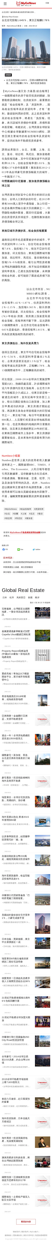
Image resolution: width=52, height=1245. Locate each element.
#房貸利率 (39, 509)
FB (6, 549)
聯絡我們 (16, 1232)
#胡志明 (8, 518)
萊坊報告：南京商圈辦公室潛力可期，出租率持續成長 (27, 572)
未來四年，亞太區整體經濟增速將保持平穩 (22, 562)
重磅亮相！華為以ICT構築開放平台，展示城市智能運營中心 (16, 676)
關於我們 (24, 1232)
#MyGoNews (11, 509)
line (21, 549)
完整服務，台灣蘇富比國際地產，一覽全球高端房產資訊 (16, 611)
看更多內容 (26, 1222)
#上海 (23, 514)
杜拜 (12, 597)
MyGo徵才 (34, 1232)
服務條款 (8, 1235)
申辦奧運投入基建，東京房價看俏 (18, 567)
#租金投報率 (25, 509)
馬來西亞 (21, 597)
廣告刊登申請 (28, 1235)
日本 (5, 597)
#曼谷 (40, 514)
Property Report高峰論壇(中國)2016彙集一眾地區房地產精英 (16, 654)
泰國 (30, 597)
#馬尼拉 (18, 518)
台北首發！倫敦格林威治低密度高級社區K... (19, 12)
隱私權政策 (17, 1235)
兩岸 (37, 597)
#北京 (32, 514)
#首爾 (15, 514)
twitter (38, 549)
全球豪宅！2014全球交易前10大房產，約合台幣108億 (16, 1059)
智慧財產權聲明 (41, 1235)
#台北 (7, 514)
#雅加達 (29, 518)
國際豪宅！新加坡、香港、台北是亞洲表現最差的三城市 (16, 758)
